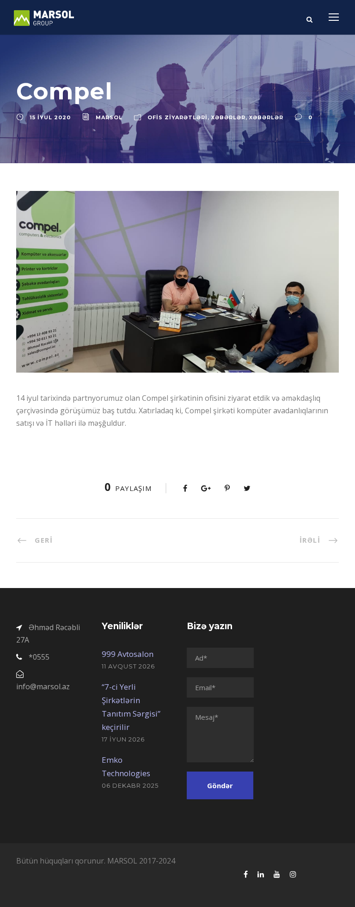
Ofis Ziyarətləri (177, 117)
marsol (109, 117)
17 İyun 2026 (123, 739)
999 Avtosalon (127, 654)
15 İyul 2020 (50, 117)
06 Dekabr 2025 (130, 785)
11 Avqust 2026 (128, 666)
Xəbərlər (228, 117)
